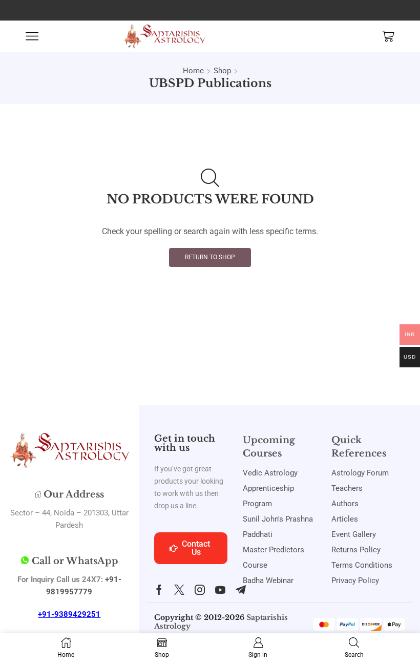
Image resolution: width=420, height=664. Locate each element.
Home (193, 70)
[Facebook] (159, 590)
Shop (222, 70)
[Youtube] (220, 590)
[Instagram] (200, 590)
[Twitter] (179, 590)
